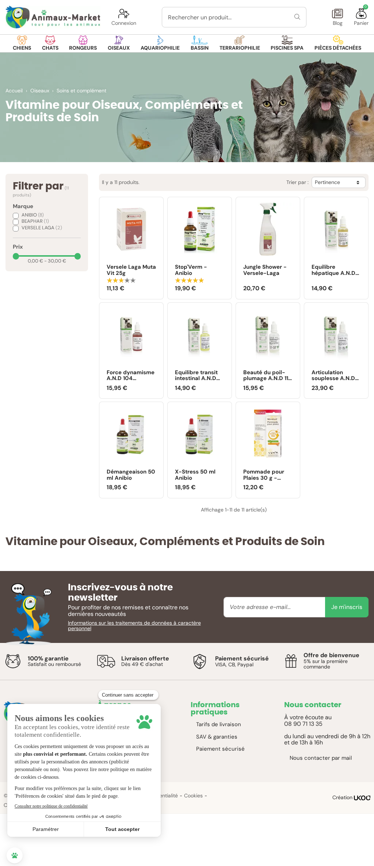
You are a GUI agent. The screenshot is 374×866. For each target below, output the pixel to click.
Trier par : (297, 182)
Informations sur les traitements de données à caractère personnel (134, 626)
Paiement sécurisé (242, 658)
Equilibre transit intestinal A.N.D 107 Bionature (196, 375)
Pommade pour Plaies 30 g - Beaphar (263, 475)
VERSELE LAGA (42, 228)
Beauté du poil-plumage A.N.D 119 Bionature (267, 375)
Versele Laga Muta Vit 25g (131, 270)
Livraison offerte (145, 658)
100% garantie (48, 658)
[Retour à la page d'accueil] (52, 17)
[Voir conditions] (13, 661)
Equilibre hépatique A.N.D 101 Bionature (333, 270)
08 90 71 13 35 (303, 724)
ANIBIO (33, 215)
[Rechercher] (297, 17)
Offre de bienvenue (331, 655)
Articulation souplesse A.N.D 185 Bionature (333, 375)
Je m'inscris (346, 607)
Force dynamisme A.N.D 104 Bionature (130, 375)
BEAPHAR (35, 221)
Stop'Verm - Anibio (191, 270)
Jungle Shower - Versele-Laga (265, 270)
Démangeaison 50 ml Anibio (131, 475)
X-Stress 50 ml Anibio (195, 475)
